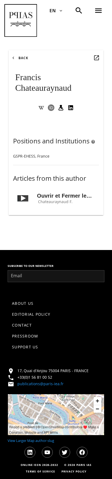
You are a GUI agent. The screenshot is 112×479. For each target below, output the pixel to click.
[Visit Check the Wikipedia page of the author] (41, 108)
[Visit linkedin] (29, 452)
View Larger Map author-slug (31, 440)
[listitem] (56, 303)
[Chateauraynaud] (96, 57)
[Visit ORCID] (51, 108)
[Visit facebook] (82, 452)
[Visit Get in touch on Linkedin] (71, 108)
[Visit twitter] (64, 452)
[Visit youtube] (47, 452)
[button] (20, 20)
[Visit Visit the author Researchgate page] (61, 108)
